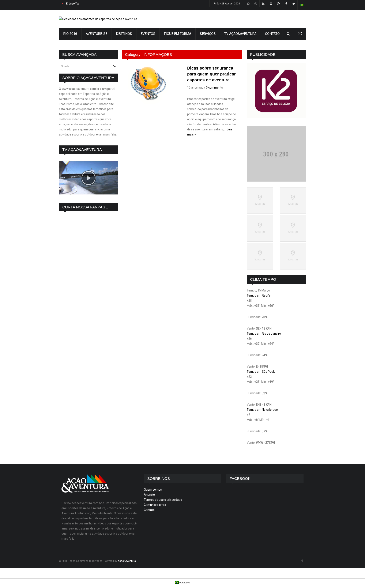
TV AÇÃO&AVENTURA (240, 34)
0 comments (214, 87)
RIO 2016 (70, 34)
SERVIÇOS (208, 34)
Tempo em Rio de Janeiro (264, 333)
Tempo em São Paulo (261, 371)
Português (184, 582)
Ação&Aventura (127, 561)
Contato (149, 510)
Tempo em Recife (259, 295)
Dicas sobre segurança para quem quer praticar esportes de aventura (211, 74)
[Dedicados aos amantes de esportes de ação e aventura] (98, 19)
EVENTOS (148, 34)
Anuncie (149, 494)
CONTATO (272, 34)
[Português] (302, 5)
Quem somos (153, 489)
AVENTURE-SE (96, 34)
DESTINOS (124, 34)
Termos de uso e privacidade (163, 499)
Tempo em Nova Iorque (262, 409)
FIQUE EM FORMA (177, 34)
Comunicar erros (155, 504)
